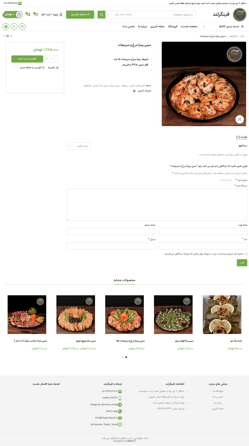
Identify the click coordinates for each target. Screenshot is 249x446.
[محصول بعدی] (4, 36)
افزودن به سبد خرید (27, 59)
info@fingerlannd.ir (106, 418)
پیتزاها (125, 85)
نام (244, 239)
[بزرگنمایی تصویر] (239, 119)
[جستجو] (101, 14)
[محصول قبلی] (11, 36)
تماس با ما (218, 397)
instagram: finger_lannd (104, 424)
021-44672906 (10, 3)
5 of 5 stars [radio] (221, 180)
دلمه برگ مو (236, 341)
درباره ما (218, 403)
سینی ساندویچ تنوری (86, 341)
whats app (112, 411)
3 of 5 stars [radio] (226, 180)
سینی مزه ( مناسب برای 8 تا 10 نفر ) (30, 341)
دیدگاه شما (240, 186)
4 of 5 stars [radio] (223, 180)
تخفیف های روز (78, 14)
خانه (242, 36)
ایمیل (151, 239)
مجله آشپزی (218, 409)
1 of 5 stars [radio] (231, 180)
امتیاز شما (241, 180)
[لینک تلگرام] (6, 26)
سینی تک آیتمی (100, 85)
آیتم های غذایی (137, 85)
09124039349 (110, 398)
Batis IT (131, 441)
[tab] (241, 137)
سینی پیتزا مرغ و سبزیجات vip (130, 341)
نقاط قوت (242, 225)
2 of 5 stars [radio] (228, 180)
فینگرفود (232, 36)
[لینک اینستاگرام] (22, 26)
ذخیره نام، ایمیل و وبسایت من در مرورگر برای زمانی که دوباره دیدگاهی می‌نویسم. (204, 254)
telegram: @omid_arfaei (104, 405)
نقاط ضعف (149, 225)
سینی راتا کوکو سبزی (184, 341)
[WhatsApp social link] (14, 26)
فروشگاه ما (218, 391)
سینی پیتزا (115, 85)
